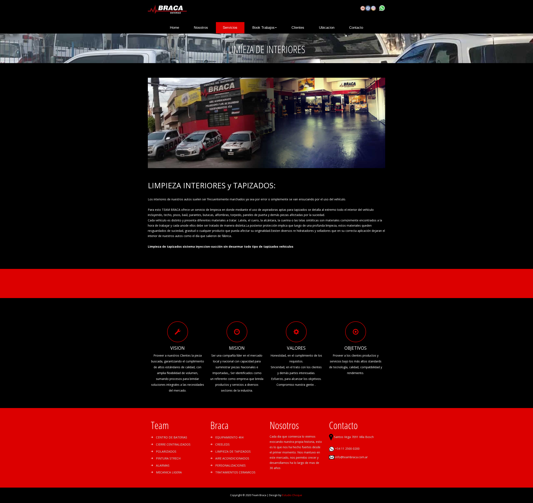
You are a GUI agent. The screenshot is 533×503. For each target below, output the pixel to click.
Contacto (356, 28)
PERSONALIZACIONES (230, 465)
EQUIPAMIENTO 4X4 (229, 437)
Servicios (230, 28)
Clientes (297, 28)
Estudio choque (292, 495)
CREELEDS (222, 444)
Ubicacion (326, 28)
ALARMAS (162, 465)
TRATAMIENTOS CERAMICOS (235, 472)
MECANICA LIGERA (169, 472)
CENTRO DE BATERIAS (171, 437)
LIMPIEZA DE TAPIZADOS (233, 451)
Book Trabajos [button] (263, 28)
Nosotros (201, 28)
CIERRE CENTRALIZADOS (173, 444)
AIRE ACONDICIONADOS (232, 458)
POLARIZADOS (166, 451)
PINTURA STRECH (168, 458)
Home (178, 27)
